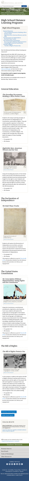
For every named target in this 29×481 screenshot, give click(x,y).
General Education (8, 31)
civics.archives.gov (6, 69)
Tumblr (14, 464)
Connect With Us (14, 461)
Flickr (22, 464)
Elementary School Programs (9, 412)
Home (2, 12)
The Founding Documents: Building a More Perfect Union (15, 33)
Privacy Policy (17, 470)
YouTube (17, 464)
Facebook (7, 464)
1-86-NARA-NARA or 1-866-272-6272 (14, 475)
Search (24, 6)
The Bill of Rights (8, 44)
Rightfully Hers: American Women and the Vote (15, 35)
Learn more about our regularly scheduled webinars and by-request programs (14, 430)
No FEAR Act (16, 471)
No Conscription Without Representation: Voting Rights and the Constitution (15, 42)
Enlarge (25, 112)
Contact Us (4, 470)
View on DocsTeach (8, 169)
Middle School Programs (7, 415)
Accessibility (11, 470)
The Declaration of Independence (12, 37)
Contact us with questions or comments (10, 441)
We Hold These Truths (10, 39)
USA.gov (22, 471)
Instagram (12, 464)
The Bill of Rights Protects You (12, 45)
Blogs (19, 464)
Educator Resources (9, 12)
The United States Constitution (11, 40)
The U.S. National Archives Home (12, 2)
